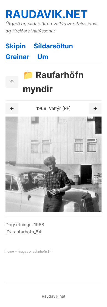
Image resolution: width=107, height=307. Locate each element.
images (23, 251)
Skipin (15, 46)
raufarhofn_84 (42, 251)
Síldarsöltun (53, 46)
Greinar (17, 57)
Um (42, 57)
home (9, 251)
